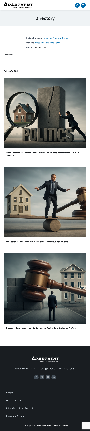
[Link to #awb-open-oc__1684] (83, 5)
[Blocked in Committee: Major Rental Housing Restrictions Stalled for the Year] (45, 255)
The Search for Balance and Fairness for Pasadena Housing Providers (37, 241)
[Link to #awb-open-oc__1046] (77, 5)
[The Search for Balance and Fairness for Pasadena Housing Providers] (45, 168)
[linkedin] (53, 377)
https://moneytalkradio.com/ (48, 42)
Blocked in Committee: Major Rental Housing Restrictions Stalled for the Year (41, 328)
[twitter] (42, 377)
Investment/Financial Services (56, 38)
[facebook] (36, 377)
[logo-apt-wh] (45, 356)
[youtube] (48, 377)
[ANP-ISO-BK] (18, 3)
